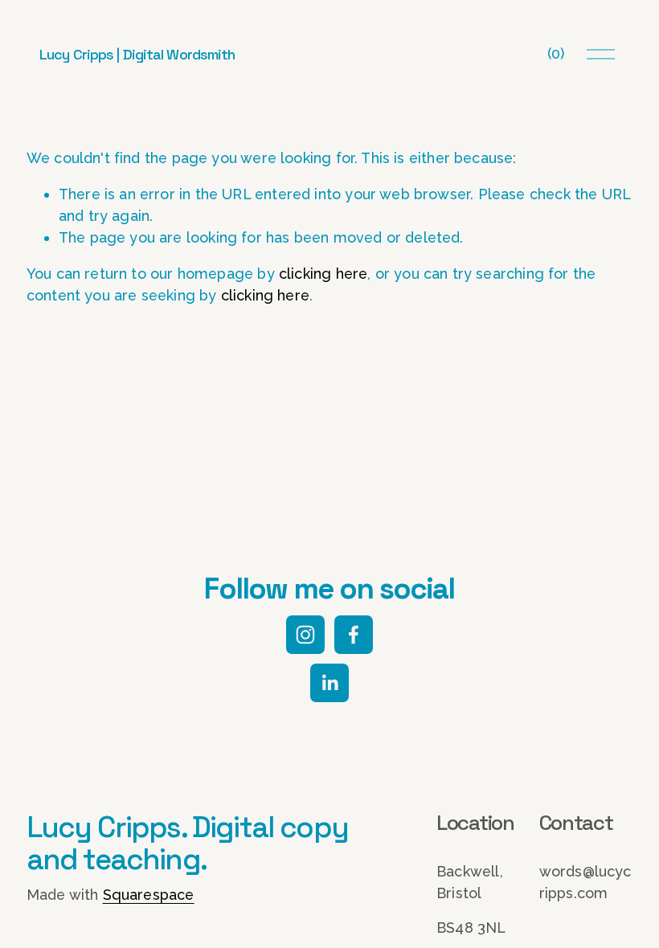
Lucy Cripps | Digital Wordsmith (137, 54)
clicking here (323, 273)
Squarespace (148, 894)
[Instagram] (305, 634)
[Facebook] (353, 634)
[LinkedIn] (329, 683)
